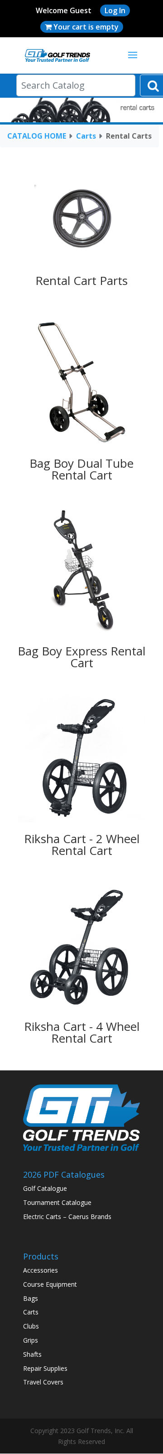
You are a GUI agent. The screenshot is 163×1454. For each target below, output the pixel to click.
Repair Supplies (45, 1368)
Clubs (31, 1326)
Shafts (32, 1354)
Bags (30, 1298)
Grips (30, 1340)
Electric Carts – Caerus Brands (67, 1216)
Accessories (40, 1270)
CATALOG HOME (36, 136)
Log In (115, 10)
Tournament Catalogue (57, 1202)
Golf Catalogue (45, 1188)
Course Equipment (50, 1284)
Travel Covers (43, 1382)
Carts (86, 136)
